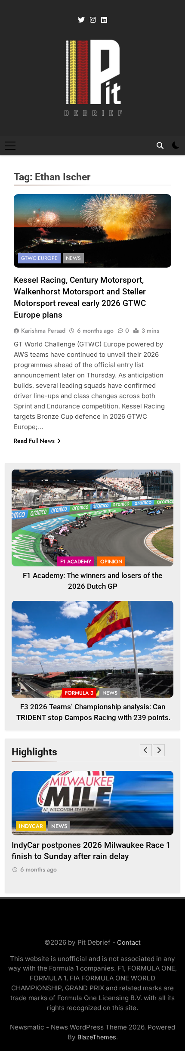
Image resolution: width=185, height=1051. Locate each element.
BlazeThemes (96, 1037)
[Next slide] (159, 750)
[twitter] (81, 20)
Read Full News (34, 440)
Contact (129, 942)
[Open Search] (160, 145)
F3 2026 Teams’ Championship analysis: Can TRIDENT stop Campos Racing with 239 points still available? (92, 718)
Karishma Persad (43, 330)
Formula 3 (79, 693)
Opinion (111, 562)
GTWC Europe (39, 258)
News (73, 258)
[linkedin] (104, 20)
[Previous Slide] (146, 750)
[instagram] (93, 20)
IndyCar (31, 826)
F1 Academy (75, 562)
